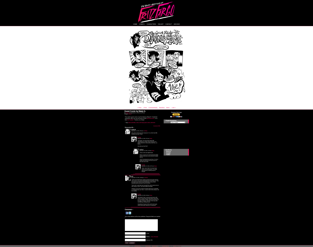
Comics (142, 24)
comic (137, 122)
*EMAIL (152, 236)
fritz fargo (141, 122)
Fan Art (161, 24)
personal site (150, 118)
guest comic (147, 122)
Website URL (149, 240)
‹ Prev (145, 107)
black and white (132, 122)
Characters (151, 24)
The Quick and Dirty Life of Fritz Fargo (157, 11)
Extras (130, 114)
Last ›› (174, 107)
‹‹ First (139, 107)
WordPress (148, 246)
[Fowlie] (134, 141)
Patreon (168, 151)
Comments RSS (156, 125)
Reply (146, 130)
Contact (168, 24)
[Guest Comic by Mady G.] (156, 105)
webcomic (153, 122)
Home (135, 24)
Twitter (168, 154)
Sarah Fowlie (137, 246)
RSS (175, 246)
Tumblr (168, 153)
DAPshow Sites (165, 246)
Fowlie (127, 112)
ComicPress (154, 246)
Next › (168, 107)
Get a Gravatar (154, 236)
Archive (177, 24)
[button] (127, 214)
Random (162, 107)
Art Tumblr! (130, 119)
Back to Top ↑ (179, 246)
